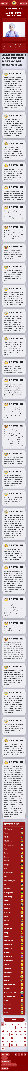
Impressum (5, 1068)
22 (3, 1034)
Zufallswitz (23, 3)
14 (21, 1027)
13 (17, 1027)
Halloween (7, 905)
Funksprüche (8, 893)
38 (20, 1041)
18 (11, 1031)
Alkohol (6, 837)
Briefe (6, 869)
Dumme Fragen (9, 881)
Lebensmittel (8, 941)
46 (3, 1048)
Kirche (6, 925)
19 (16, 1031)
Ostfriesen (7, 968)
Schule (6, 980)
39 (25, 1041)
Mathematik (8, 960)
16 (3, 1031)
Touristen (7, 1004)
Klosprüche (8, 929)
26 (21, 1034)
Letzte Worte (8, 945)
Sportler (7, 988)
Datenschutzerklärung (9, 1065)
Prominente (8, 972)
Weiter (14, 1020)
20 (20, 1031)
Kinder (6, 921)
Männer (6, 952)
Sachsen (7, 976)
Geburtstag (8, 897)
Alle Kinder (8, 841)
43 (16, 1045)
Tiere (6, 1000)
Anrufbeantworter (10, 845)
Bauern (6, 857)
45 (25, 1045)
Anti (5, 849)
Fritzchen (7, 889)
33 (25, 1038)
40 (3, 1045)
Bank (6, 853)
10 (6, 1027)
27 (25, 1034)
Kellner (6, 917)
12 (13, 1027)
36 (12, 1041)
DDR (5, 877)
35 (7, 1041)
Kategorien (4, 3)
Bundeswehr (8, 873)
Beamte (7, 861)
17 (7, 1031)
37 (16, 1041)
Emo (5, 885)
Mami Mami (8, 956)
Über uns (4, 1058)
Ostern (6, 964)
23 (7, 1034)
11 (10, 1027)
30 (12, 1038)
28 (3, 1038)
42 (12, 1045)
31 (16, 1038)
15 (25, 1027)
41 (7, 1045)
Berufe (6, 865)
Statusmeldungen (10, 992)
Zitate (6, 1012)
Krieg (6, 933)
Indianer (7, 913)
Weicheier (7, 1008)
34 (3, 1041)
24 (12, 1034)
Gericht (6, 901)
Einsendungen (6, 1061)
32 (20, 1038)
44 (20, 1045)
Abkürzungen (9, 829)
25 (16, 1034)
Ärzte (6, 833)
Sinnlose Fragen (9, 984)
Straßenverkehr (9, 996)
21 (25, 1031)
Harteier (7, 909)
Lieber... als (8, 948)
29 (7, 1038)
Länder (6, 937)
